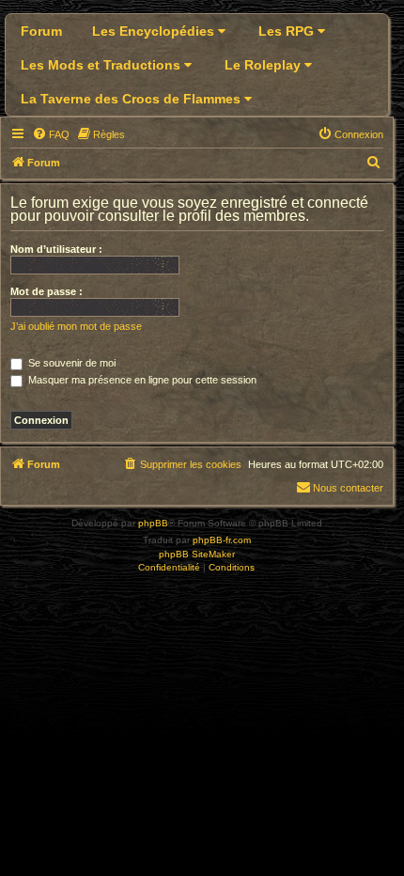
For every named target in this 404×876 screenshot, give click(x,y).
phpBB (153, 523)
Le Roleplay (264, 64)
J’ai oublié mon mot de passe (76, 326)
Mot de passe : (46, 291)
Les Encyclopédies (155, 31)
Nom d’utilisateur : (56, 249)
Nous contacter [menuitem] (348, 487)
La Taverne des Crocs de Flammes (132, 98)
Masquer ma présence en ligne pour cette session (140, 379)
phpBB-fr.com (222, 540)
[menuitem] (51, 134)
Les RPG (288, 31)
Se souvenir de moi (70, 362)
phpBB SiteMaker (197, 554)
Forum (41, 31)
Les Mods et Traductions (102, 64)
